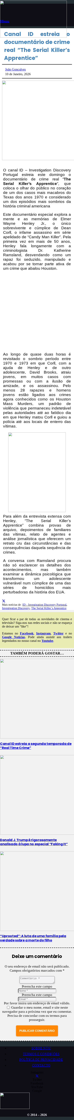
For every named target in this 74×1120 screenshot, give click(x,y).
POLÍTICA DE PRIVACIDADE (41, 1059)
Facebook (27, 633)
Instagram (43, 633)
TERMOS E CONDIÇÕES (41, 1054)
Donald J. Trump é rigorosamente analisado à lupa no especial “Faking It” (34, 842)
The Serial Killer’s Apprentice (48, 608)
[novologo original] (33, 36)
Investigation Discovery (16, 608)
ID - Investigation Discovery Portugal (44, 604)
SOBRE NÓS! (41, 1048)
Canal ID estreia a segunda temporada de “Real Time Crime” (36, 745)
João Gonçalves (15, 69)
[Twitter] (37, 1076)
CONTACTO (41, 1065)
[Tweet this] (3, 601)
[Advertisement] (37, 311)
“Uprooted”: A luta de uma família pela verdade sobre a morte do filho (33, 938)
